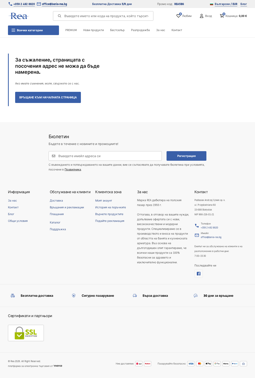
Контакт (177, 30)
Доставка (56, 200)
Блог (243, 4)
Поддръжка (58, 229)
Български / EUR (226, 4)
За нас (160, 30)
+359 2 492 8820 (24, 4)
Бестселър (117, 30)
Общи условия (18, 221)
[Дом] (19, 16)
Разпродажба (140, 30)
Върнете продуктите (109, 214)
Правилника (73, 169)
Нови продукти (93, 30)
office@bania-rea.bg (54, 4)
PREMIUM (71, 30)
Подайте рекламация (109, 221)
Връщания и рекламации (67, 207)
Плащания (57, 214)
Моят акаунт (103, 200)
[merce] (57, 365)
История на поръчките (110, 207)
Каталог (55, 222)
